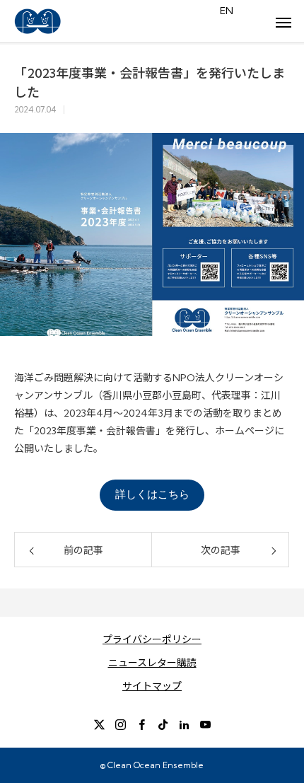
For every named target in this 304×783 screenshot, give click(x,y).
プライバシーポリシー (152, 639)
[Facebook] (141, 724)
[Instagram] (120, 724)
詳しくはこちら (152, 494)
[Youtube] (205, 724)
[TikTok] (163, 724)
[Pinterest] (184, 724)
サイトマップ (152, 686)
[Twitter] (99, 724)
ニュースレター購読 (152, 662)
